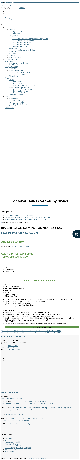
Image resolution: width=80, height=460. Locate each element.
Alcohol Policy (10, 450)
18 (5, 219)
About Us (8, 440)
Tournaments (14, 56)
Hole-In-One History (20, 46)
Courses (12, 29)
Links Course (17, 31)
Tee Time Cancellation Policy (23, 50)
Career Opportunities (13, 442)
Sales (7, 78)
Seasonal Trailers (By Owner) (23, 85)
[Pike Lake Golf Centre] (10, 6)
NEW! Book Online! (19, 104)
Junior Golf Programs (17, 57)
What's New (13, 76)
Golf (6, 28)
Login (7, 17)
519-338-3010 (11, 344)
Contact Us (9, 438)
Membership (13, 35)
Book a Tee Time (11, 59)
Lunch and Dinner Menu (18, 63)
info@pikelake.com (13, 349)
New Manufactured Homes (23, 89)
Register (12, 19)
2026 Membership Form (21, 37)
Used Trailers (17, 84)
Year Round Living (16, 70)
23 (6, 217)
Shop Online (9, 108)
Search (22, 8)
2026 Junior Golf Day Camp (23, 41)
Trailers (11, 80)
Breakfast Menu (15, 65)
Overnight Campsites (17, 102)
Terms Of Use (32, 458)
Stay (6, 97)
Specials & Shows (11, 444)
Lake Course (17, 33)
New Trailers (17, 82)
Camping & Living (11, 67)
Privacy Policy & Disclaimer (15, 446)
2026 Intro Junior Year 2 (21, 44)
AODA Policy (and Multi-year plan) (18, 448)
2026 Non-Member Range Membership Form (30, 39)
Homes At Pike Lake (20, 93)
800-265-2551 (13, 346)
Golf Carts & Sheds (16, 95)
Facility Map (9, 2)
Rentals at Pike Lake (16, 100)
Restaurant (9, 61)
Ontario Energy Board (21, 72)
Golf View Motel (15, 98)
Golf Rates (13, 48)
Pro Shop (12, 54)
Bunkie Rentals (15, 106)
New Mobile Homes (20, 91)
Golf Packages (14, 52)
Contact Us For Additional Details (42, 327)
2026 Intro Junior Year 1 (21, 42)
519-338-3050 (9, 348)
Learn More (13, 69)
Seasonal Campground (18, 74)
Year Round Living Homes (19, 87)
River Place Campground (23, 246)
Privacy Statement (45, 458)
